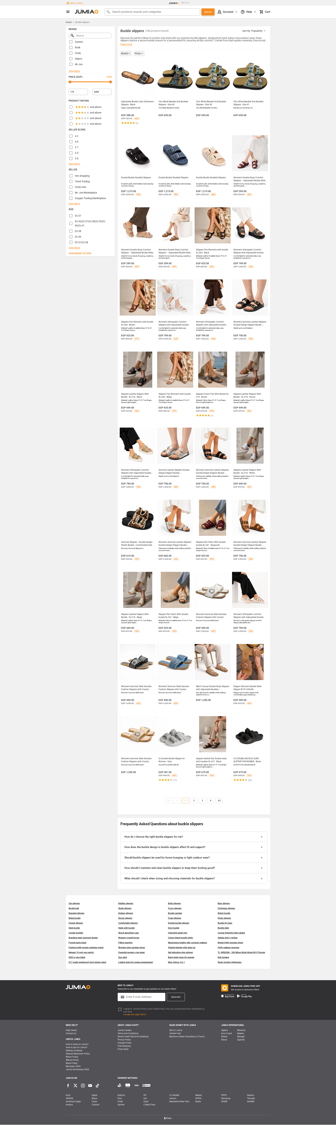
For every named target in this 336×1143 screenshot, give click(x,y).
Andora (69, 1104)
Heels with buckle (126, 928)
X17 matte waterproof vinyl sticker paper (87, 962)
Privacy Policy (124, 1039)
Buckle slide (223, 928)
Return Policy (72, 1057)
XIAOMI (250, 1101)
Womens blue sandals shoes (131, 947)
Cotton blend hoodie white (180, 938)
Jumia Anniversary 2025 (77, 1069)
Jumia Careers (124, 1030)
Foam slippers (174, 918)
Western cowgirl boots (128, 938)
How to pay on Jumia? (76, 1047)
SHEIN (224, 1101)
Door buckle (173, 928)
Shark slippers (124, 908)
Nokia (198, 1101)
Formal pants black (77, 942)
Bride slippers (174, 903)
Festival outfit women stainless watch (86, 947)
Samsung (225, 1098)
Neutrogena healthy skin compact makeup (187, 942)
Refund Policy (72, 1060)
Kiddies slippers (125, 903)
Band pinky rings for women (181, 957)
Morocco (241, 1030)
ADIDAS (69, 1098)
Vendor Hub (175, 1033)
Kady (146, 1101)
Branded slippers (76, 913)
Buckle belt (74, 908)
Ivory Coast (226, 1033)
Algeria (224, 1030)
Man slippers (224, 903)
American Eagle (73, 1101)
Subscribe (175, 997)
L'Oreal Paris (149, 1104)
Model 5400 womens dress (230, 942)
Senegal (241, 1036)
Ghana (224, 1036)
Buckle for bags (225, 923)
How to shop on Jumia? (77, 1044)
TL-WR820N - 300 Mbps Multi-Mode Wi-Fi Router (241, 952)
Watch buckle (224, 913)
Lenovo (172, 1098)
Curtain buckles (76, 933)
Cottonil (95, 1104)
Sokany (250, 1095)
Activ (68, 1095)
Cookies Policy (124, 1043)
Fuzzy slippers (174, 908)
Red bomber (223, 957)
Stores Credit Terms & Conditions (133, 1036)
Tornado (251, 1098)
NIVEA (198, 1098)
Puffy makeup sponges (228, 947)
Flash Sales (123, 1049)
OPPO (224, 1095)
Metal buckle (74, 918)
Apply (109, 76)
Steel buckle (74, 928)
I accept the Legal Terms (134, 1014)
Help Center (71, 1030)
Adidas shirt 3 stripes (227, 938)
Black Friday (71, 1063)
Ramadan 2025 (73, 1066)
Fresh (120, 1101)
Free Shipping (124, 1046)
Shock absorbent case (128, 933)
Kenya (224, 1039)
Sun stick (122, 957)
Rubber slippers (125, 913)
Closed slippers (76, 923)
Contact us (71, 1033)
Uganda (241, 1039)
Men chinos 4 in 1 (176, 962)
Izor (145, 1098)
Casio (94, 1101)
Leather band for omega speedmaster (135, 962)
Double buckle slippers (178, 923)
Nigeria (240, 1033)
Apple (94, 1095)
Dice (120, 1098)
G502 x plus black (77, 957)
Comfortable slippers (128, 923)
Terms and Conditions (128, 1033)
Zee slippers (74, 903)
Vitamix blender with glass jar (181, 947)
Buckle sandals (175, 913)
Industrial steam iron (177, 933)
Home (69, 22)
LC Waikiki (174, 1095)
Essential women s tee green (131, 952)
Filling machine (125, 942)
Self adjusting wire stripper (180, 952)
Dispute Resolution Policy (78, 1053)
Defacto (121, 1095)
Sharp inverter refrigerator (229, 962)
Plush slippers (224, 918)
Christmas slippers (226, 908)
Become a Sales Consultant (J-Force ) (187, 1036)
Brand (124, 53)
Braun (94, 1098)
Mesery (198, 1095)
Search (208, 12)
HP (145, 1095)
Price (138, 53)
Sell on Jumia (76, 3)
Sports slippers (125, 918)
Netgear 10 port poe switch (81, 952)
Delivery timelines (74, 1050)
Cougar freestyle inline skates (231, 933)
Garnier (121, 1104)
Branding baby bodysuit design (83, 938)
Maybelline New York (179, 1101)
